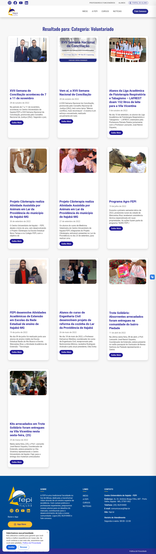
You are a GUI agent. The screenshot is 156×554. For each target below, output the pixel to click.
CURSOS (105, 11)
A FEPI (95, 11)
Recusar (23, 547)
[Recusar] (47, 533)
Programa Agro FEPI (122, 201)
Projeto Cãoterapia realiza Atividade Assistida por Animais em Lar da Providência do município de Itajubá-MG (27, 209)
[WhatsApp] (146, 549)
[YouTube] (21, 3)
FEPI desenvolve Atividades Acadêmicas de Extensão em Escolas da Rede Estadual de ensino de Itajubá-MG (28, 320)
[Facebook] (15, 3)
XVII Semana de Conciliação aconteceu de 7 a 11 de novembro (28, 94)
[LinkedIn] (26, 3)
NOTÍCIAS (117, 11)
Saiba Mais (17, 122)
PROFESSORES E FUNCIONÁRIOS (102, 3)
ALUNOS (122, 3)
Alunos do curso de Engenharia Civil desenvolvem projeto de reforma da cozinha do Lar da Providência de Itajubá (76, 320)
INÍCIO (85, 11)
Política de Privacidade (137, 551)
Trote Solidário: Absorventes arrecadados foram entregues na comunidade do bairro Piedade (126, 320)
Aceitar (11, 547)
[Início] (18, 11)
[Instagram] (9, 3)
